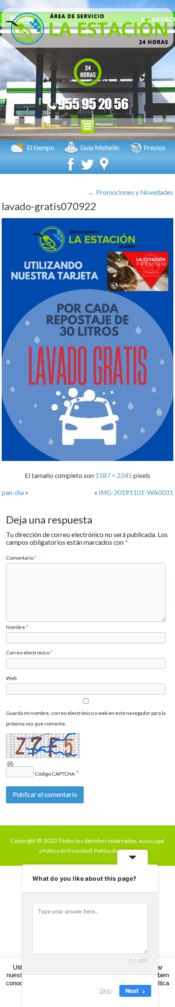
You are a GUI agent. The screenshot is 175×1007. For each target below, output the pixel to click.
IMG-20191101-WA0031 (136, 492)
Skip (105, 990)
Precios (154, 147)
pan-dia (13, 492)
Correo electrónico (29, 652)
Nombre (17, 627)
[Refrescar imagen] (10, 764)
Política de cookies (115, 851)
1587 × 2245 (113, 475)
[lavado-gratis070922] (87, 458)
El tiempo (40, 147)
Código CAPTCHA (55, 774)
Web (11, 678)
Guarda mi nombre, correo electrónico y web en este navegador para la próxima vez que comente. (86, 718)
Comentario (21, 558)
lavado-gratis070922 (49, 206)
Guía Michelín (99, 147)
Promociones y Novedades (130, 192)
